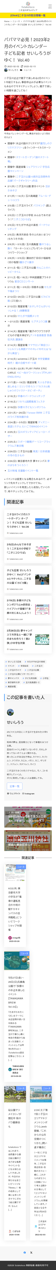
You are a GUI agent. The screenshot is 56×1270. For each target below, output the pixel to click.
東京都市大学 (13, 682)
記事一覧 (14, 786)
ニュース (28, 69)
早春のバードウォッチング (31, 396)
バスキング (39, 205)
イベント (11, 665)
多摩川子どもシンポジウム (32, 407)
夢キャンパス (13, 678)
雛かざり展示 (27, 262)
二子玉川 (38, 665)
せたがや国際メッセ (28, 316)
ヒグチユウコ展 (40, 321)
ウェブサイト (15, 793)
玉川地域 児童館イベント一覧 (23, 470)
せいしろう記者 (14, 661)
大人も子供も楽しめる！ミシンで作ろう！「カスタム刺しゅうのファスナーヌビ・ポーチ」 (30, 386)
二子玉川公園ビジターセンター (20, 674)
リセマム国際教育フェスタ (31, 401)
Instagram (29, 793)
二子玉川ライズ (14, 670)
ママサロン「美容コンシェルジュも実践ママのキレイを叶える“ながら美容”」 (30, 349)
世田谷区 (24, 665)
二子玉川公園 (32, 670)
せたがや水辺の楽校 (35, 661)
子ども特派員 (30, 678)
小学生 (45, 678)
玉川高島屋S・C (32, 682)
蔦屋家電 (11, 686)
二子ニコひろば (21, 219)
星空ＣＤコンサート (24, 281)
